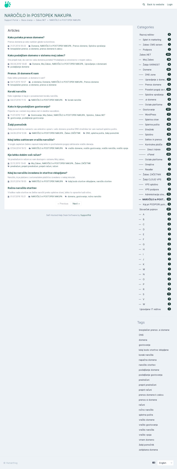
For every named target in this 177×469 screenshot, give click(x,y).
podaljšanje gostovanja (33, 118)
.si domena (36, 82)
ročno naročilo (94, 196)
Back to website (156, 4)
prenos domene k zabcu (51, 49)
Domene (35, 46)
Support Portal (11, 20)
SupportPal (85, 215)
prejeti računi (45, 166)
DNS (88, 133)
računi (55, 166)
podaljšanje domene (20, 67)
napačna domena (148, 359)
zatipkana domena (148, 449)
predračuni (15, 166)
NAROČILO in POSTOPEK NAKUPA (56, 46)
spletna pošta (97, 133)
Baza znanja (26, 20)
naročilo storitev (104, 181)
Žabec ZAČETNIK (72, 133)
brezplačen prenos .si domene (25, 49)
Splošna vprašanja (97, 46)
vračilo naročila (108, 148)
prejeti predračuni (30, 166)
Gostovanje (36, 115)
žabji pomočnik (112, 133)
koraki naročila (74, 100)
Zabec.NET (41, 20)
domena (71, 196)
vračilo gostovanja (92, 148)
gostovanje (16, 118)
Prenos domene (80, 46)
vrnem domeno (146, 439)
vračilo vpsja (122, 148)
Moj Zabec (46, 64)
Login (170, 4)
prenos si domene (48, 85)
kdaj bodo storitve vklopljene (81, 181)
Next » (76, 203)
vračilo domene (75, 148)
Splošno (90, 115)
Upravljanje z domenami (96, 64)
